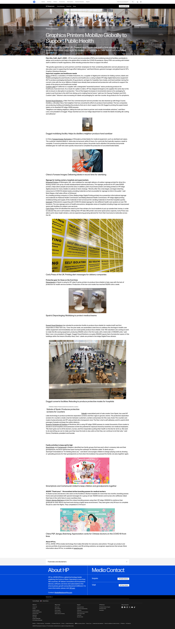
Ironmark (49, 202)
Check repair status (81, 613)
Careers (34, 608)
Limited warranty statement (98, 623)
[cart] (137, 1)
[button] (87, 561)
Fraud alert (79, 615)
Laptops (43, 1)
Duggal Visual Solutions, (54, 101)
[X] (129, 607)
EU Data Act (128, 623)
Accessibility (47, 623)
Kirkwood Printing (52, 182)
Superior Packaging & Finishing (57, 424)
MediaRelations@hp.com (63, 592)
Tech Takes (35, 616)
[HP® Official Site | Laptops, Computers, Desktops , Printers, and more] (34, 1)
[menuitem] (43, 1)
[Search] (133, 2)
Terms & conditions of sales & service (112, 623)
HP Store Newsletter (36, 618)
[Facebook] (124, 607)
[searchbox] (124, 2)
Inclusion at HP (35, 613)
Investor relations (36, 610)
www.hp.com (78, 548)
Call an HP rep (57, 608)
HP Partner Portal (102, 608)
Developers (101, 610)
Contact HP (35, 607)
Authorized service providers (82, 611)
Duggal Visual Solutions (54, 325)
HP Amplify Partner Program (104, 607)
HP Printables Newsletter (37, 620)
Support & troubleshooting (82, 608)
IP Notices (123, 623)
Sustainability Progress (37, 611)
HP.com (72, 588)
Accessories (62, 1)
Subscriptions (70, 1)
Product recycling (40, 623)
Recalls (34, 623)
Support (88, 1)
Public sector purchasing (60, 613)
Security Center (80, 616)
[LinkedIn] (122, 607)
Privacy (63, 623)
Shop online (57, 607)
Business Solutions (79, 1)
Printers (55, 1)
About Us (35, 604)
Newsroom (35, 615)
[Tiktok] (134, 607)
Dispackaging (50, 282)
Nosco (48, 76)
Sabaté (83, 413)
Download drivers (80, 607)
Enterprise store (58, 611)
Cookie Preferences (69, 623)
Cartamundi (62, 447)
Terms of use (88, 623)
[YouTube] (132, 607)
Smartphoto (50, 447)
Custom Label (51, 87)
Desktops (49, 1)
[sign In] (140, 1)
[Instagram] (127, 607)
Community (79, 610)
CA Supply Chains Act (56, 623)
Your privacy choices (81, 623)
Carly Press (50, 209)
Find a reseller (57, 610)
